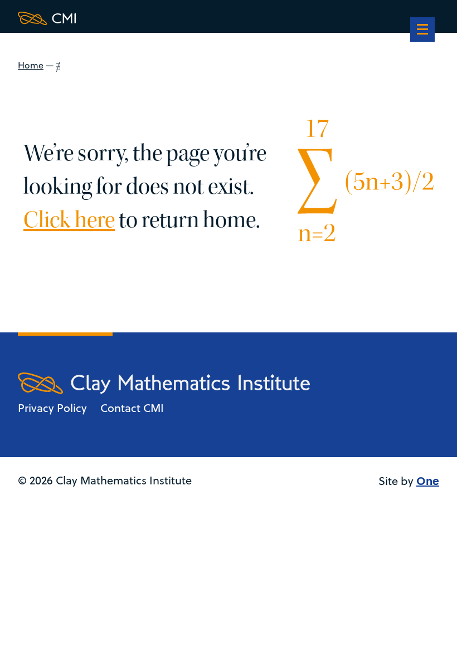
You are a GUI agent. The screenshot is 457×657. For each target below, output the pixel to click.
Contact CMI (132, 408)
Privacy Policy (52, 408)
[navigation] (422, 31)
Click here (69, 219)
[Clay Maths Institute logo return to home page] (164, 18)
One (427, 480)
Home (30, 65)
